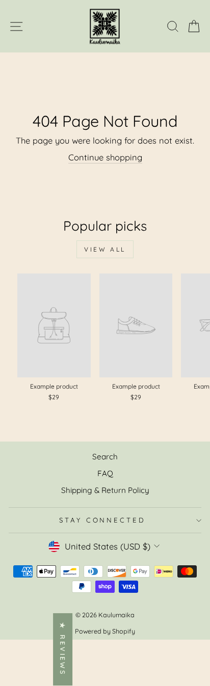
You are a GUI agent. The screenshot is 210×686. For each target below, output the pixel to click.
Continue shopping (105, 157)
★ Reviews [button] (63, 650)
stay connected (102, 520)
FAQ (105, 473)
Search (105, 456)
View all (105, 249)
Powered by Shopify (105, 631)
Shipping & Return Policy (105, 490)
